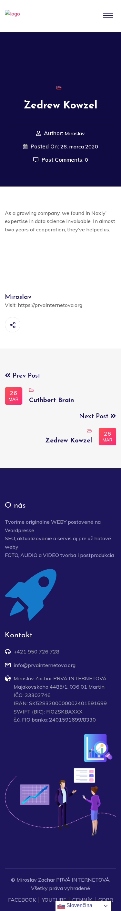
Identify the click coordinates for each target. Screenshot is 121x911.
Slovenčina (78, 905)
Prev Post (25, 376)
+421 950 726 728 (36, 651)
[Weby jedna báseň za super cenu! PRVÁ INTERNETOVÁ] (30, 16)
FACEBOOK (22, 899)
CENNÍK (82, 899)
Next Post (94, 416)
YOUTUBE (54, 899)
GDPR (105, 899)
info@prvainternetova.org (45, 665)
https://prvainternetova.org (50, 305)
